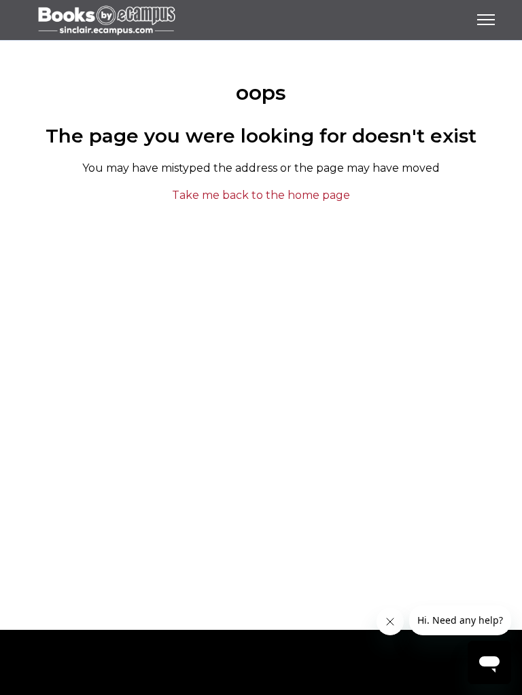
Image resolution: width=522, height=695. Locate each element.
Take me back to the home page (261, 195)
